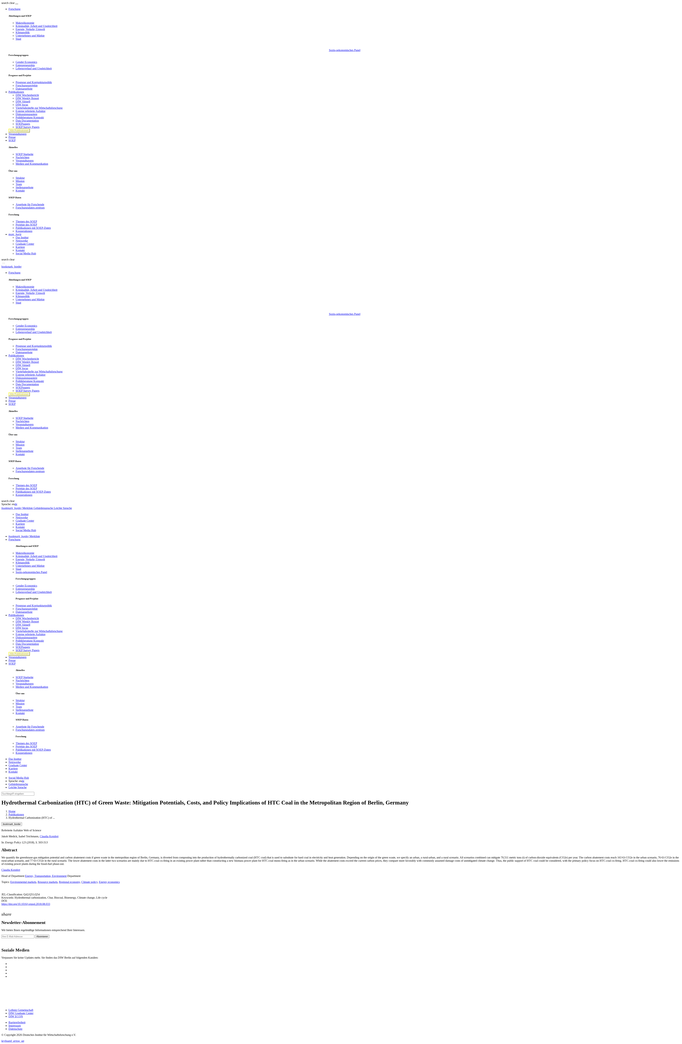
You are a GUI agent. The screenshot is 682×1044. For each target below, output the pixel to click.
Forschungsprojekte (27, 85)
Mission (20, 181)
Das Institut (22, 237)
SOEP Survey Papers (27, 127)
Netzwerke (22, 240)
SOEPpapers (23, 123)
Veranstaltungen (17, 133)
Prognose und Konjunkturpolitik (34, 82)
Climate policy (89, 881)
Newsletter (7, 942)
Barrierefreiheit (17, 1022)
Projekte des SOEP (26, 224)
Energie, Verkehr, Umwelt (30, 29)
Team (19, 184)
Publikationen (16, 814)
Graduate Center (25, 243)
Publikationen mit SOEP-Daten (33, 227)
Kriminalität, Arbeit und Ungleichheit (36, 26)
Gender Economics (26, 62)
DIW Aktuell (23, 101)
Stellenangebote (24, 187)
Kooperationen (24, 231)
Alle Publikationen (19, 130)
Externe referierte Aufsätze (30, 111)
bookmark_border (11, 266)
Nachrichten (22, 157)
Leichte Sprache (18, 787)
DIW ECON (16, 1016)
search (5, 2)
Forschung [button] (14, 8)
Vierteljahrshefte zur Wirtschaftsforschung (39, 107)
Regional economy (69, 881)
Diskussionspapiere (26, 114)
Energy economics (109, 881)
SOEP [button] (12, 140)
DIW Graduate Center (21, 1013)
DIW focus (22, 104)
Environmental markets (23, 881)
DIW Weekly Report (27, 98)
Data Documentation (27, 120)
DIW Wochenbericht (27, 95)
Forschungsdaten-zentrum (30, 207)
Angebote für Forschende (30, 204)
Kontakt (20, 190)
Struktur (20, 177)
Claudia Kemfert (49, 836)
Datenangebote (24, 88)
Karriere (20, 247)
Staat (18, 38)
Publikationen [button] (16, 91)
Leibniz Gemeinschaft (21, 1010)
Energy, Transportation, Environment (46, 875)
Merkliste (24, 536)
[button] (8, 2)
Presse (12, 137)
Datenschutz (15, 1028)
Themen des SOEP (26, 221)
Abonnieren (42, 936)
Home (12, 811)
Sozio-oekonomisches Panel (344, 50)
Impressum (15, 1025)
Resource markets (48, 881)
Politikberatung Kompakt (30, 117)
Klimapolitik (23, 32)
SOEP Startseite (24, 154)
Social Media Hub (26, 253)
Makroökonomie (25, 22)
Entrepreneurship (25, 65)
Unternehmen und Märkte (30, 35)
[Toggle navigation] (16, 3)
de (16, 504)
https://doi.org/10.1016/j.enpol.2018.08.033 (25, 904)
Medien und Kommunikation (32, 163)
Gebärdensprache (18, 784)
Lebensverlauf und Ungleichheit (34, 68)
